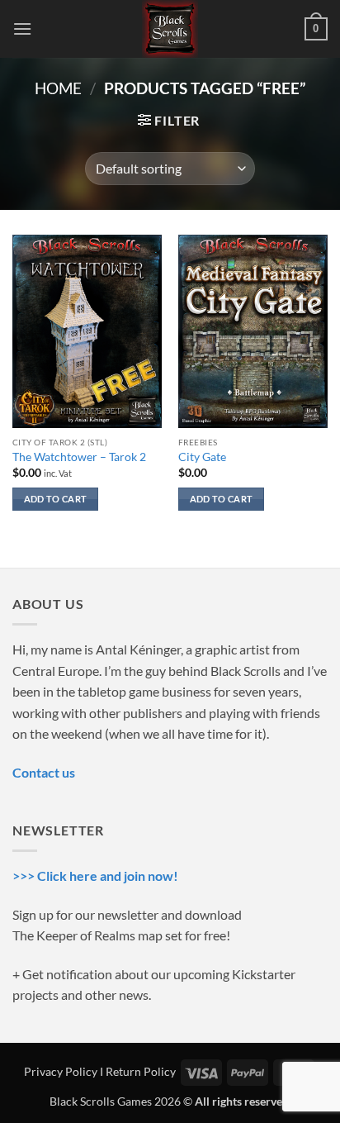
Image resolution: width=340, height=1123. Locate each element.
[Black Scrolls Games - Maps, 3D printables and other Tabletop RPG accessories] (170, 29)
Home (58, 88)
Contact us (43, 772)
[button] (22, 28)
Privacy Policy (60, 1071)
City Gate (202, 457)
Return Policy (141, 1071)
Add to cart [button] (55, 498)
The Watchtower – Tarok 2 (79, 457)
